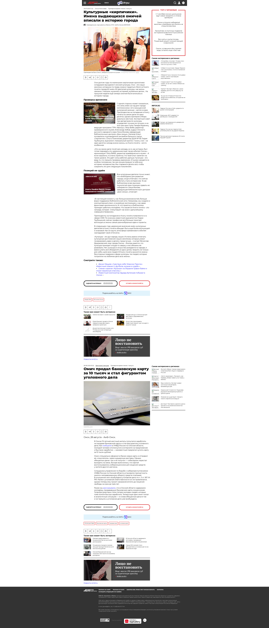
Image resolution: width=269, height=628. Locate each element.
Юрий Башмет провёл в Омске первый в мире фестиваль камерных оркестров (103, 323)
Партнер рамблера (117, 620)
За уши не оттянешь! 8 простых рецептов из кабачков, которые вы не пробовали (173, 97)
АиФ (137, 72)
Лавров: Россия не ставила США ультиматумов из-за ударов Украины (172, 130)
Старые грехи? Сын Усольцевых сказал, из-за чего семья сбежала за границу (172, 83)
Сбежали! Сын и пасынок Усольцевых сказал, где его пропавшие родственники (173, 76)
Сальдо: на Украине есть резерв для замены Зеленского (172, 123)
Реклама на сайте (104, 589)
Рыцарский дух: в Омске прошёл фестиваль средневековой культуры (136, 316)
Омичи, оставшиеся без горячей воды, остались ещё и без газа (168, 49)
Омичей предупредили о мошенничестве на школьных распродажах (102, 540)
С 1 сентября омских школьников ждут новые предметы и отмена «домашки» (168, 16)
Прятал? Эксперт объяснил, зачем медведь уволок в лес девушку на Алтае (172, 90)
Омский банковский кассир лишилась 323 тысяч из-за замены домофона (104, 553)
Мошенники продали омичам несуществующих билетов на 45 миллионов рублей (103, 546)
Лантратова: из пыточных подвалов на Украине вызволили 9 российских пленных (168, 32)
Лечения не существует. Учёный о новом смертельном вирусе (172, 397)
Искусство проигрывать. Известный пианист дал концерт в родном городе (137, 323)
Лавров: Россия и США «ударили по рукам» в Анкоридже (172, 109)
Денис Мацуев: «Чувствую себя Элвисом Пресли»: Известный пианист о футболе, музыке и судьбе (119, 265)
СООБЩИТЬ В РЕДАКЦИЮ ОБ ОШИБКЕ (110, 592)
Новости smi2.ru (91, 359)
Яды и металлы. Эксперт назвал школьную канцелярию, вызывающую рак (171, 384)
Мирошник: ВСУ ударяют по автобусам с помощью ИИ (169, 116)
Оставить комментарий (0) (134, 283)
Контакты (160, 589)
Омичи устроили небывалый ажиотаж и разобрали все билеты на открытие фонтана (168, 24)
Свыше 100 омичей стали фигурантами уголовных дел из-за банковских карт (137, 546)
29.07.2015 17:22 (88, 8)
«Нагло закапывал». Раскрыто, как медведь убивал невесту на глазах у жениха (172, 377)
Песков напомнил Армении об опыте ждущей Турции (172, 136)
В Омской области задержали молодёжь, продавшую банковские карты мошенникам (136, 540)
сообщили (107, 446)
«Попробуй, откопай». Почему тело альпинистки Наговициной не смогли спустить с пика (172, 62)
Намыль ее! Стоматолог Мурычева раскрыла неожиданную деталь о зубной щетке (172, 391)
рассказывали (109, 488)
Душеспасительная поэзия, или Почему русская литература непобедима (103, 329)
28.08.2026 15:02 (89, 365)
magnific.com (88, 426)
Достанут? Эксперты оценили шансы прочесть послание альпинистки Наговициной (173, 405)
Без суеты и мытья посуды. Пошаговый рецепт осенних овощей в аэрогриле (168, 41)
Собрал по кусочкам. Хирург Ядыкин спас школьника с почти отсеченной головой (173, 69)
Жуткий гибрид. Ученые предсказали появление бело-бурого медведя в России (173, 370)
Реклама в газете (118, 589)
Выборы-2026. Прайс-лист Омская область (141, 589)
